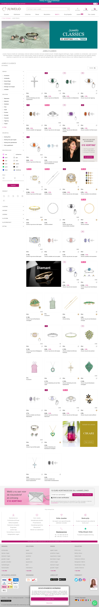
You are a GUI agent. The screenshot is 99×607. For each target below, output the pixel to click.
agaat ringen (54, 550)
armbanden (5, 550)
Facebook (80, 579)
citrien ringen (54, 562)
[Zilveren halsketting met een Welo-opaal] (52, 367)
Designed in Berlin (80, 562)
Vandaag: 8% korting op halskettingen (49, 0)
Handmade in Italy (80, 565)
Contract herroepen (6, 600)
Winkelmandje (94, 10)
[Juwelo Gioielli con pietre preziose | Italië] (89, 600)
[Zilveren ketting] (71, 303)
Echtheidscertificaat (13, 520)
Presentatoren (37, 523)
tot (15, 178)
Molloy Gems (78, 553)
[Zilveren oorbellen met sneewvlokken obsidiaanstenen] (52, 463)
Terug (3, 18)
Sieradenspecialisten (37, 520)
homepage (8, 18)
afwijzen (48, 593)
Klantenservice (61, 532)
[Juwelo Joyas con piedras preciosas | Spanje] (83, 600)
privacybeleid (54, 502)
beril (27, 565)
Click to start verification (61, 497)
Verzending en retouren (13, 532)
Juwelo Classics (79, 568)
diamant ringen (6, 556)
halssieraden (5, 568)
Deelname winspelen (13, 525)
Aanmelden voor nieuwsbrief (82, 495)
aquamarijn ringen (55, 556)
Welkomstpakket (13, 523)
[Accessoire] (52, 303)
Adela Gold (78, 556)
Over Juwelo (91, 14)
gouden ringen (6, 559)
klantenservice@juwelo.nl (31, 3)
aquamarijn (29, 562)
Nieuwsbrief (36, 527)
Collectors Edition (80, 559)
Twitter (76, 579)
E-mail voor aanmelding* (59, 495)
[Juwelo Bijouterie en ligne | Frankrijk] (79, 600)
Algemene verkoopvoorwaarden (16, 598)
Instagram (84, 579)
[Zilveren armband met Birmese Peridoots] (71, 335)
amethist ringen (54, 553)
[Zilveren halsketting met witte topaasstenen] (34, 82)
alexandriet (29, 553)
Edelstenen (17, 14)
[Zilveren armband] (52, 208)
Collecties (28, 14)
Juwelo (79, 14)
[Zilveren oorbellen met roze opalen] (52, 240)
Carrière (4, 598)
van (3, 178)
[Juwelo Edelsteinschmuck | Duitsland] (76, 600)
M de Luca (78, 550)
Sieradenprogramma (37, 525)
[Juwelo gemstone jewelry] (86, 600)
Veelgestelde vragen (13, 534)
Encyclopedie (68, 14)
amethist (28, 556)
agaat (27, 550)
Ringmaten (13, 527)
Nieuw (37, 14)
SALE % (57, 14)
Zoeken (68, 9)
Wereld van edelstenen (36, 530)
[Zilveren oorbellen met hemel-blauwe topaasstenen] (52, 146)
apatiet (28, 559)
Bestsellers (47, 14)
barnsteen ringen (55, 559)
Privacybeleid (29, 598)
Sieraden (6, 14)
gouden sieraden (6, 562)
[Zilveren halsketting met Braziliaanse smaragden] (52, 431)
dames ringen (5, 553)
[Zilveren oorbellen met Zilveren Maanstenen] (34, 399)
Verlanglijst (85, 10)
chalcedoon (29, 568)
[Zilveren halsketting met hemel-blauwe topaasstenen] (34, 463)
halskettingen (5, 565)
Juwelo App (13, 530)
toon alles (5, 570)
